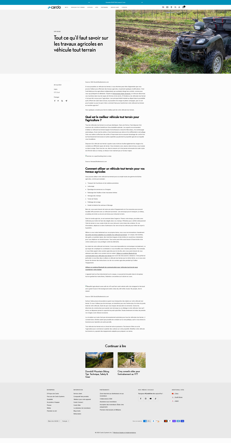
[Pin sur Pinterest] (58, 101)
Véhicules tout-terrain (77, 7)
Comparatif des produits (81, 396)
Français (64, 421)
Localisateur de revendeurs (82, 408)
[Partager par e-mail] (66, 101)
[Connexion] (179, 7)
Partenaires (104, 7)
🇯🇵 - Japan (175, 401)
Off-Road (57, 31)
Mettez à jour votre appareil (82, 399)
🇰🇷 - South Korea (177, 397)
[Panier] (183, 7)
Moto (66, 7)
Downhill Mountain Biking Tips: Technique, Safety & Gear (97, 374)
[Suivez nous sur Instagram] (145, 398)
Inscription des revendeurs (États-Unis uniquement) (112, 406)
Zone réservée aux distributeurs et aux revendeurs (112, 395)
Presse (49, 405)
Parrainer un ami (52, 411)
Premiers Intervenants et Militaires (110, 410)
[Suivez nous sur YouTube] (150, 398)
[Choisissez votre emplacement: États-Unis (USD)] (163, 7)
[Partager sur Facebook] (54, 101)
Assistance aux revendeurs (108, 402)
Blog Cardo (77, 411)
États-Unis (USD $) (53, 421)
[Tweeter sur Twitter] (62, 101)
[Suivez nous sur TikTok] (155, 398)
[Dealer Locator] (171, 7)
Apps (96, 7)
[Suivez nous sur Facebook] (140, 398)
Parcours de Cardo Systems (55, 396)
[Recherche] (175, 7)
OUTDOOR (89, 7)
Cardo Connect (78, 402)
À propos (124, 7)
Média (49, 408)
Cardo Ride (77, 405)
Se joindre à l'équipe (53, 402)
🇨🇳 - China (175, 393)
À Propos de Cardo (53, 393)
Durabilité (50, 399)
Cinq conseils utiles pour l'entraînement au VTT (129, 372)
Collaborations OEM (106, 399)
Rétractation (77, 414)
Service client (115, 7)
